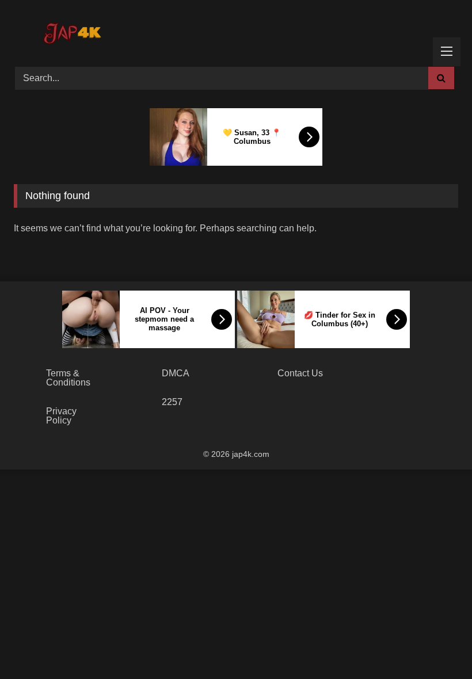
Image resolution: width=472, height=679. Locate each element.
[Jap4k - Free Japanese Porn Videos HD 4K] (71, 29)
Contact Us (300, 373)
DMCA (175, 373)
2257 (172, 402)
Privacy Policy (61, 415)
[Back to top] (436, 645)
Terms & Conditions (68, 377)
